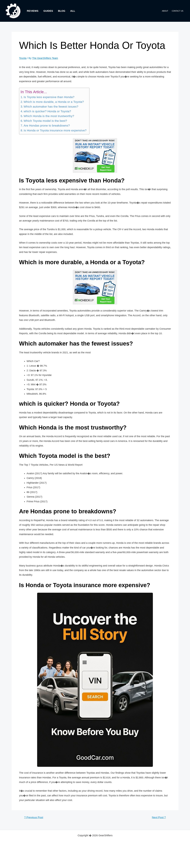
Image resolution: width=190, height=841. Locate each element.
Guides (48, 10)
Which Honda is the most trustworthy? (49, 116)
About (165, 11)
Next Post (159, 817)
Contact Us (177, 11)
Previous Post (33, 817)
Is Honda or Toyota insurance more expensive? (55, 130)
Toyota (22, 58)
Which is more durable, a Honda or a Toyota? (54, 102)
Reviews (32, 10)
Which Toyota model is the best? (45, 120)
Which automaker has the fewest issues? (51, 106)
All (72, 10)
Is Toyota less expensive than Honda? (49, 97)
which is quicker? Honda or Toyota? (47, 111)
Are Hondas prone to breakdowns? (47, 125)
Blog (61, 10)
